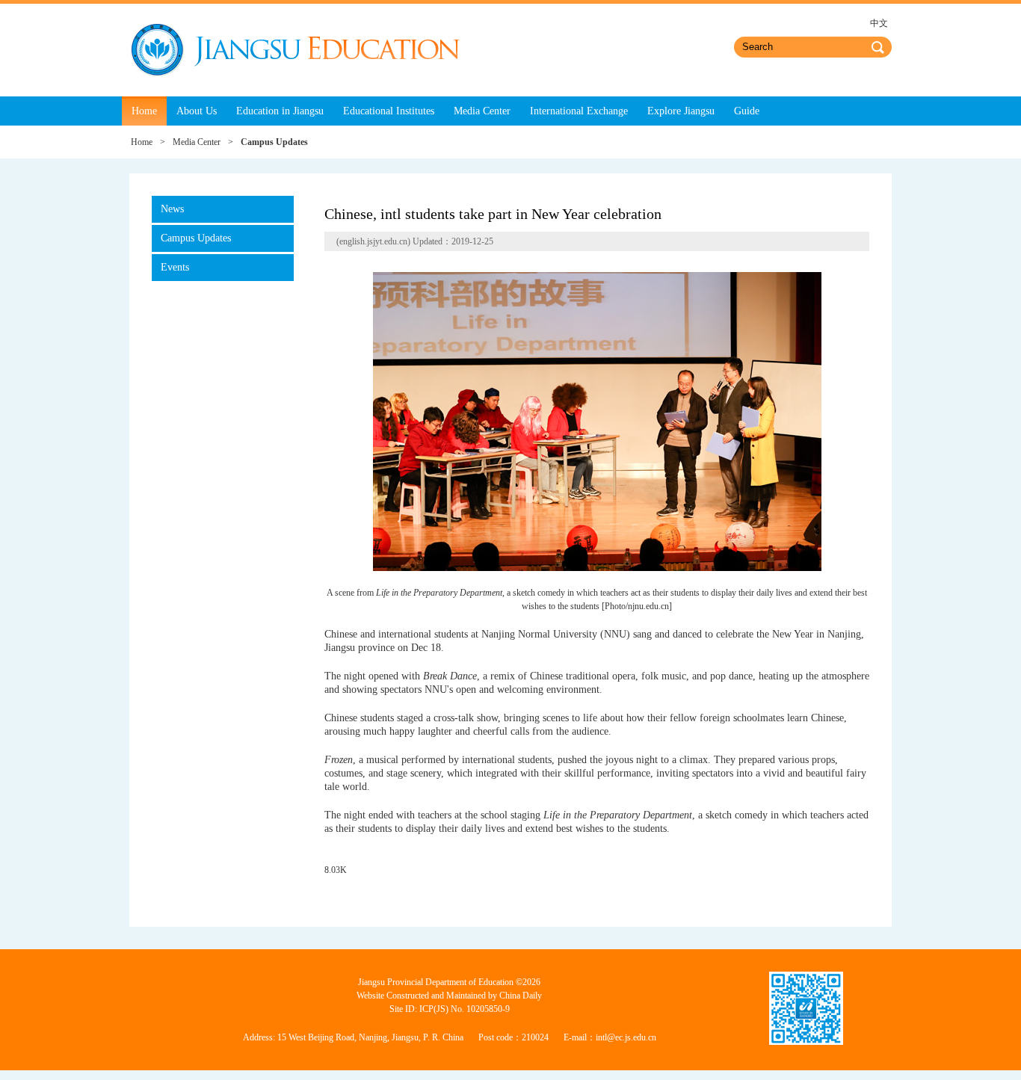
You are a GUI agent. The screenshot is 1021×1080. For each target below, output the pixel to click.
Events (175, 267)
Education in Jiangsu (280, 111)
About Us (196, 111)
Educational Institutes (388, 111)
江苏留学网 (294, 50)
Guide (746, 111)
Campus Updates (196, 238)
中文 (879, 23)
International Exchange (579, 111)
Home (144, 111)
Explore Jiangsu (681, 111)
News (172, 209)
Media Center (482, 111)
